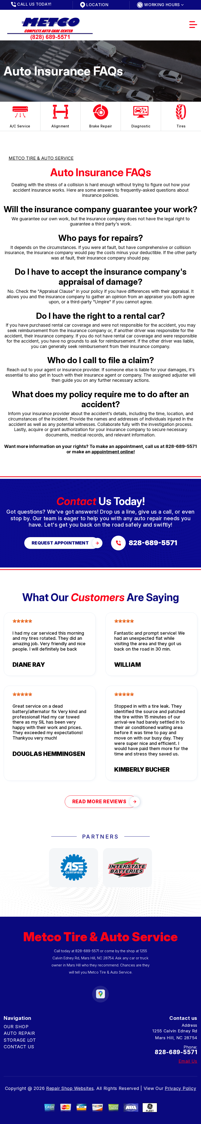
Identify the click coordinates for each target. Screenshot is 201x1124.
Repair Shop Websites (70, 1088)
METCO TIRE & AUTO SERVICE (41, 158)
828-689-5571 (181, 446)
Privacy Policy (180, 1088)
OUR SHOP (16, 1026)
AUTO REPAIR (19, 1033)
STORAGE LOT (20, 1040)
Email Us (187, 1061)
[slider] (22, 621)
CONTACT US (19, 1046)
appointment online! (113, 451)
